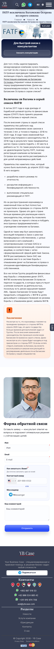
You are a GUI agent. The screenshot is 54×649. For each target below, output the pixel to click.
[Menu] (49, 4)
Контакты (27, 626)
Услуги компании (27, 618)
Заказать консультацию (27, 53)
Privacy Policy (19, 641)
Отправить (27, 528)
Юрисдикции (27, 622)
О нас (27, 631)
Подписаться (29, 572)
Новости (27, 614)
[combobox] (12, 481)
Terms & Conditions (32, 641)
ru (38, 4)
